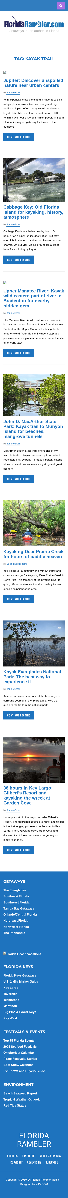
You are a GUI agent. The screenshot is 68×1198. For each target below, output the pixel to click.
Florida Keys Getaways (19, 975)
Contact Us (28, 1156)
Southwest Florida (16, 902)
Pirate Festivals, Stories (20, 1058)
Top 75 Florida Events (19, 1040)
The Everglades (14, 890)
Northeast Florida (15, 920)
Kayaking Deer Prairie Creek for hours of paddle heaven (33, 554)
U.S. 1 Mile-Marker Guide (20, 981)
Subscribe (52, 1162)
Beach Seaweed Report (20, 1093)
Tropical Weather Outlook (21, 1099)
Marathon (10, 1006)
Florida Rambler (34, 1140)
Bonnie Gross (13, 92)
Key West (10, 1018)
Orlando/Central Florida (20, 914)
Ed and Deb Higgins (16, 564)
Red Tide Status (14, 1105)
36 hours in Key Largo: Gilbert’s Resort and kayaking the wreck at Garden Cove (28, 795)
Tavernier (10, 993)
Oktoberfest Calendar (18, 1052)
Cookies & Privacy (50, 1156)
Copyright (16, 1162)
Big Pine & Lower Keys (19, 1012)
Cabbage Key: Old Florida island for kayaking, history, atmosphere (33, 212)
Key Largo (10, 987)
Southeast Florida (16, 896)
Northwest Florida (16, 926)
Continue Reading (19, 137)
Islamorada (11, 1000)
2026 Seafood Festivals (20, 1046)
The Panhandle (14, 933)
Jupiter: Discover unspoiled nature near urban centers (33, 83)
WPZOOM (42, 1184)
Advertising (34, 1162)
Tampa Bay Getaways (18, 908)
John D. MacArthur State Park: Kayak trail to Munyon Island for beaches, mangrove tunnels (33, 429)
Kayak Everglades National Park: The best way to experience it (32, 676)
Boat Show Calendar (18, 1064)
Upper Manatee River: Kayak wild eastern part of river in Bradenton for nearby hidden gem (33, 298)
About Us (12, 1156)
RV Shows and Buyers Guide (24, 1071)
